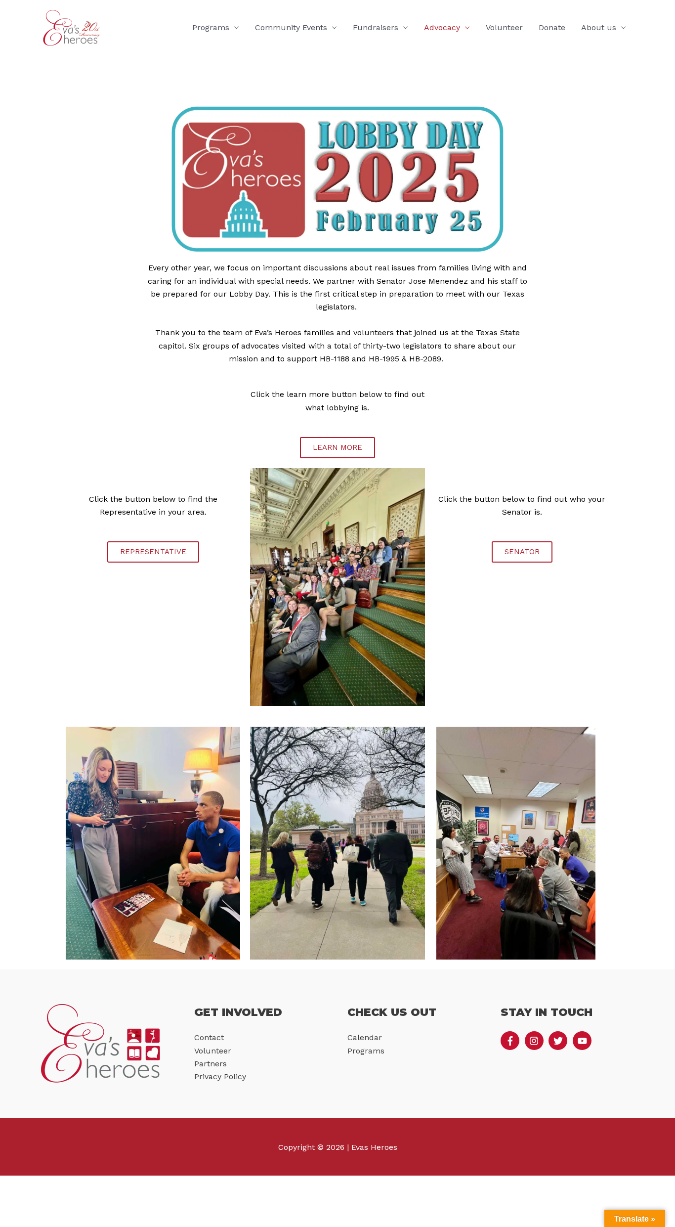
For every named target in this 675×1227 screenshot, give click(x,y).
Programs (210, 27)
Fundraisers (375, 27)
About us (598, 27)
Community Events (291, 27)
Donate (552, 27)
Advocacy (442, 27)
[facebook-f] (511, 1040)
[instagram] (536, 1040)
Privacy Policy (220, 1076)
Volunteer (504, 27)
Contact (209, 1037)
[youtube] (583, 1040)
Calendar (364, 1037)
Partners (210, 1063)
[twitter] (559, 1040)
